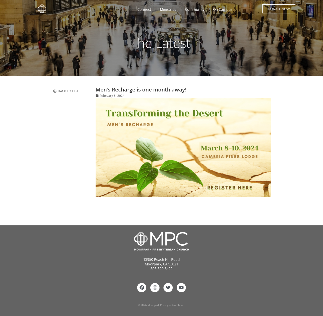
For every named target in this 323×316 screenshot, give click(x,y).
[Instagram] (155, 287)
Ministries (168, 9)
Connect (144, 9)
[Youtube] (181, 287)
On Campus (222, 9)
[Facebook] (141, 287)
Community (194, 9)
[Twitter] (168, 287)
